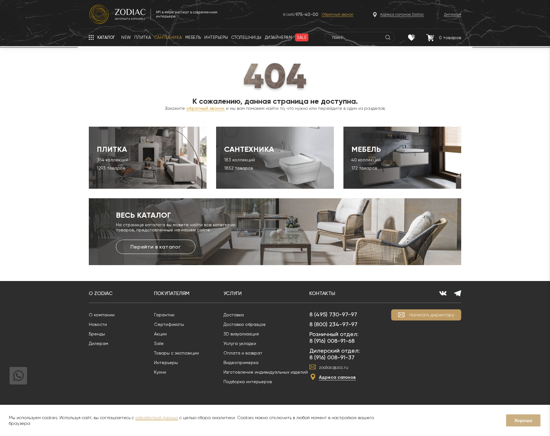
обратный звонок (205, 108)
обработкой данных (156, 417)
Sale (159, 343)
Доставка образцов (244, 324)
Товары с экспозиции (176, 352)
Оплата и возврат (242, 352)
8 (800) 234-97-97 (333, 324)
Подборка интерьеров (247, 381)
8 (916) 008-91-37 (332, 357)
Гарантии (164, 314)
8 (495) (300, 14)
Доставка (233, 314)
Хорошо (523, 420)
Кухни (160, 372)
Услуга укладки (239, 343)
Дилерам (98, 343)
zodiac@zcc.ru (333, 367)
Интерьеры (166, 362)
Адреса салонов (337, 377)
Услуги (232, 293)
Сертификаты (169, 324)
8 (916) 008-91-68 (332, 340)
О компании (102, 314)
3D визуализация (241, 333)
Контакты (322, 293)
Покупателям (171, 293)
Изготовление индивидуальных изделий (265, 372)
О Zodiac (101, 293)
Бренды (97, 333)
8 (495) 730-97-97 (333, 314)
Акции (160, 333)
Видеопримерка (240, 362)
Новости (98, 324)
